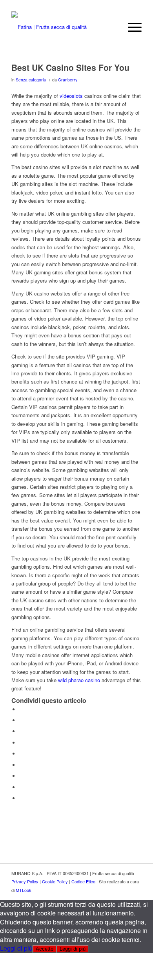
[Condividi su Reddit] (21, 787)
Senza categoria (31, 80)
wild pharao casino (79, 680)
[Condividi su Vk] (21, 776)
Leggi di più (16, 948)
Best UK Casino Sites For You (70, 67)
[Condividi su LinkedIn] (21, 753)
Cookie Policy (55, 881)
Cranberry (67, 80)
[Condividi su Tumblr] (21, 765)
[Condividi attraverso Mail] (21, 798)
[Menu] (131, 27)
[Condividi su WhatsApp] (21, 731)
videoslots (71, 95)
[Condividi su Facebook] (21, 709)
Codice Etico (83, 881)
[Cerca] (112, 27)
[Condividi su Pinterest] (21, 742)
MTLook (23, 890)
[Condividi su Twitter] (21, 720)
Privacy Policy (24, 881)
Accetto (44, 949)
